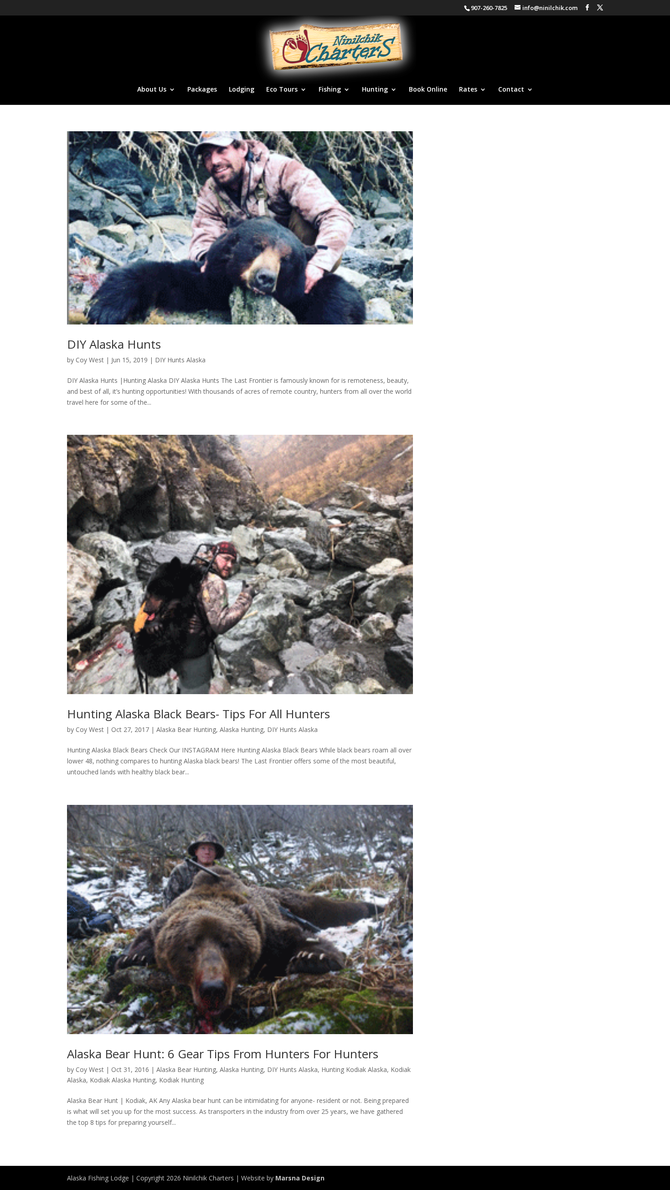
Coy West (90, 359)
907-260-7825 (489, 8)
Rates (468, 89)
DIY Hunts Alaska (180, 359)
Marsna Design (300, 1178)
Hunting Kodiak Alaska (354, 1069)
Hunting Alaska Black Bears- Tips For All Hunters (198, 714)
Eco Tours (282, 89)
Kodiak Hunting (181, 1080)
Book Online (428, 89)
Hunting (375, 89)
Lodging (241, 89)
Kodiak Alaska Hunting (122, 1080)
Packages (202, 89)
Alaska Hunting (241, 729)
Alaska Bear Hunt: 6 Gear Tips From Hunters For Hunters (222, 1054)
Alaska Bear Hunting (186, 729)
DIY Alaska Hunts (114, 344)
